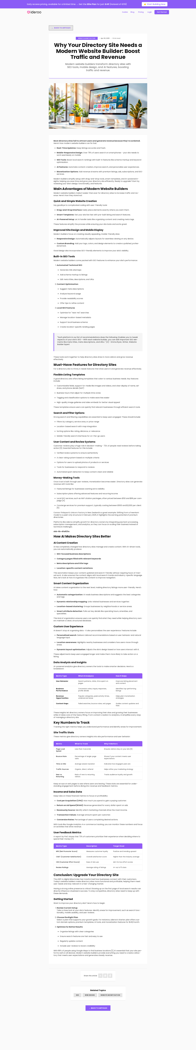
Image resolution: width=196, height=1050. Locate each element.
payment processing (128, 522)
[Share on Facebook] (110, 976)
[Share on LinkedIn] (105, 976)
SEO (77, 995)
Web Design (90, 995)
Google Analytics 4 (74, 824)
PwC (66, 836)
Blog (132, 12)
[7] (72, 839)
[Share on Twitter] (100, 976)
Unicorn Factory (78, 512)
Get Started (162, 12)
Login (149, 12)
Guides (125, 12)
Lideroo (69, 522)
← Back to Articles (98, 1008)
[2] (107, 342)
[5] (58, 507)
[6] (131, 749)
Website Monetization (110, 995)
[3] (61, 448)
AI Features (62, 167)
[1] (112, 950)
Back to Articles (60, 27)
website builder (100, 339)
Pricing (141, 12)
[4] (63, 500)
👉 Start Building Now (154, 4)
